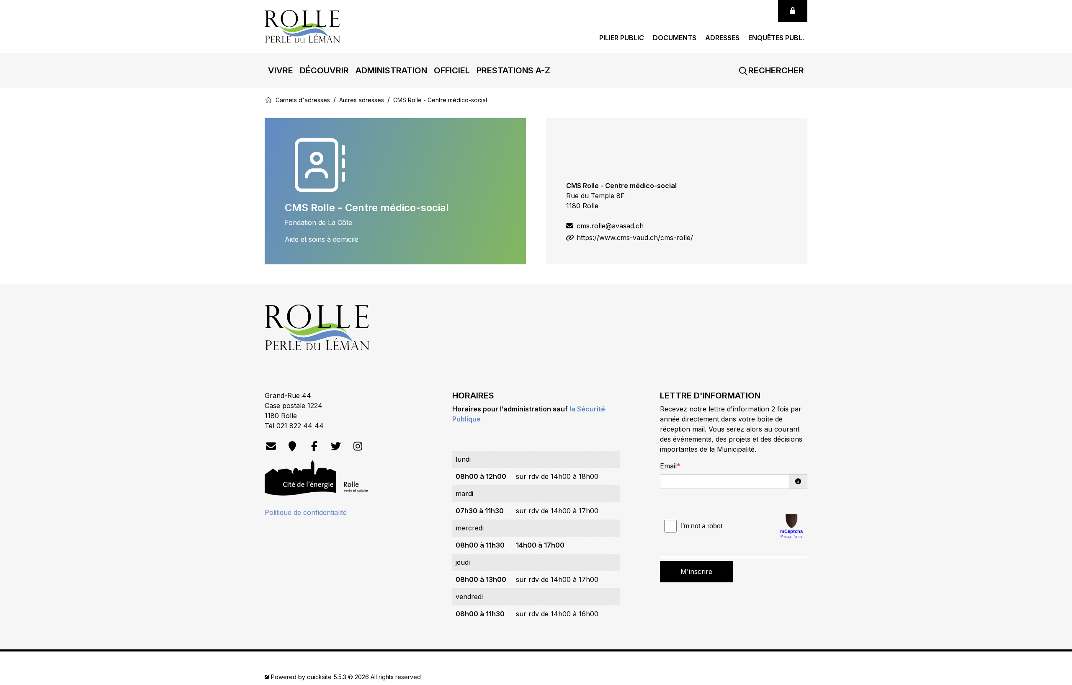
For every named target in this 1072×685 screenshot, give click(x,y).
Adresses (722, 38)
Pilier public (621, 38)
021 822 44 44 (300, 425)
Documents (674, 38)
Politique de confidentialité (306, 512)
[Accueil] (268, 100)
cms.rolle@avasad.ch (609, 226)
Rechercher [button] (775, 70)
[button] (280, 70)
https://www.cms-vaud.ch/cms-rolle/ (634, 237)
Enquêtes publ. (776, 38)
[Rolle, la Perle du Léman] (302, 25)
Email (668, 466)
